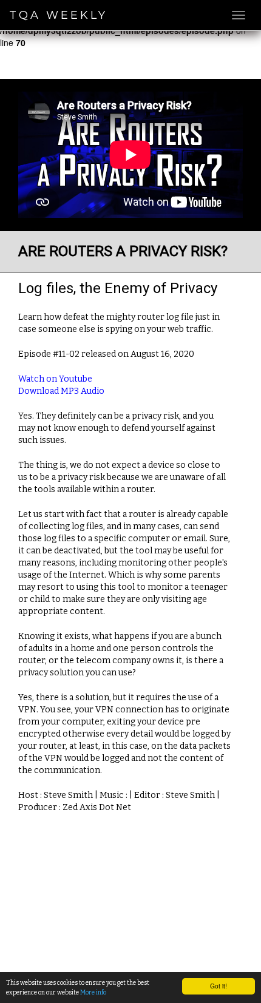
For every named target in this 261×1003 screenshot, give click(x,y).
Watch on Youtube (55, 379)
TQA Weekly (58, 15)
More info (93, 992)
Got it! (218, 985)
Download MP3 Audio (61, 391)
